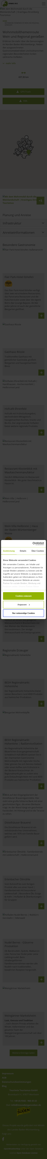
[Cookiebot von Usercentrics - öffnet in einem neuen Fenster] (33, 543)
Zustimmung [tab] (9, 551)
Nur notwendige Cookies (23, 613)
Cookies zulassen (24, 596)
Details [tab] (23, 551)
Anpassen (22, 604)
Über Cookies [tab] (37, 551)
